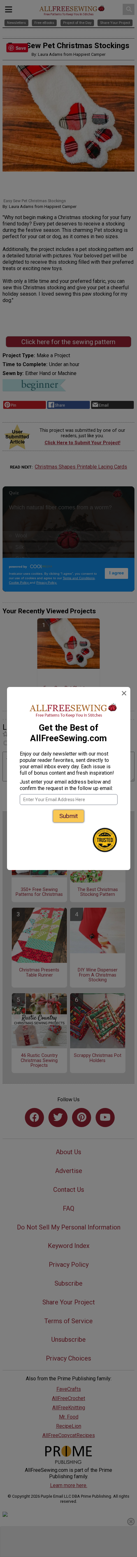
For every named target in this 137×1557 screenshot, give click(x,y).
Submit (68, 816)
